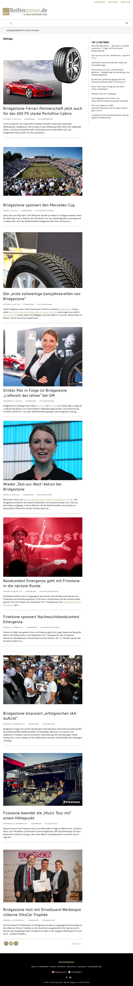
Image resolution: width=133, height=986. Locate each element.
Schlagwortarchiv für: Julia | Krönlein (22, 30)
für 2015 (40, 405)
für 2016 (53, 405)
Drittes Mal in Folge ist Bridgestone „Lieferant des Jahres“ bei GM (35, 393)
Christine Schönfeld (46, 211)
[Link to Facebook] (66, 977)
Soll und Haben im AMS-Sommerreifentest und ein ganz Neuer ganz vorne (109, 108)
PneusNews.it (76, 972)
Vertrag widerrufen (94, 966)
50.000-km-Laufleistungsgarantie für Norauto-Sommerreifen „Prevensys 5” (108, 80)
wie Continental (10, 315)
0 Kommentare (29, 119)
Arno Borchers (47, 119)
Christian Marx (46, 304)
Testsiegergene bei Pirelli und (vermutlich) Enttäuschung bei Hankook (109, 99)
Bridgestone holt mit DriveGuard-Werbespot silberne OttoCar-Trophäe (42, 912)
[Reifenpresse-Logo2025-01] (25, 11)
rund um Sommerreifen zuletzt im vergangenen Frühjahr (48, 499)
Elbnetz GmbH (84, 982)
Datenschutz (71, 966)
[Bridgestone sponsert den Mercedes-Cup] (42, 171)
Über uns (34, 966)
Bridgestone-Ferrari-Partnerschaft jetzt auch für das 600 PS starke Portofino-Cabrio (42, 111)
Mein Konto (113, 2)
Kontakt (53, 966)
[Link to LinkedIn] (70, 977)
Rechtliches (61, 966)
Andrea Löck (50, 724)
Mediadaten (44, 966)
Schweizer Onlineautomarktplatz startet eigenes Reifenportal (110, 116)
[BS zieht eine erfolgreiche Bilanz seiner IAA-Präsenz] (42, 679)
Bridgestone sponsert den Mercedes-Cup (39, 204)
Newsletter (125, 2)
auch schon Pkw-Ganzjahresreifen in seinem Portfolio (33, 312)
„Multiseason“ (65, 309)
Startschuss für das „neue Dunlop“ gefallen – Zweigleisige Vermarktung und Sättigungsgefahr (110, 72)
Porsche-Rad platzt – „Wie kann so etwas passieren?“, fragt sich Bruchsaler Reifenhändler (110, 48)
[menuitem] (100, 2)
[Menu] (10, 23)
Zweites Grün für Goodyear (104, 93)
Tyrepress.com (60, 972)
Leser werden (99, 2)
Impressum (81, 966)
